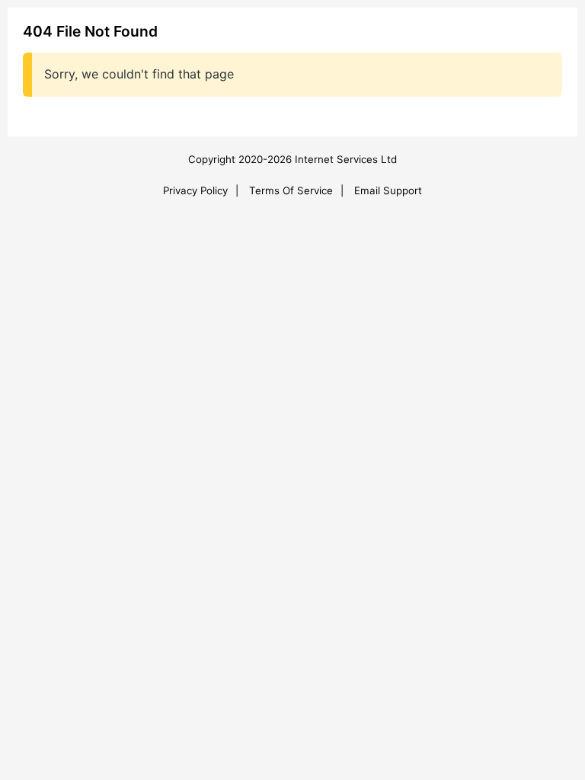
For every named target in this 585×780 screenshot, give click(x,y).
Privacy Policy (195, 190)
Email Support (388, 190)
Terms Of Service (291, 190)
